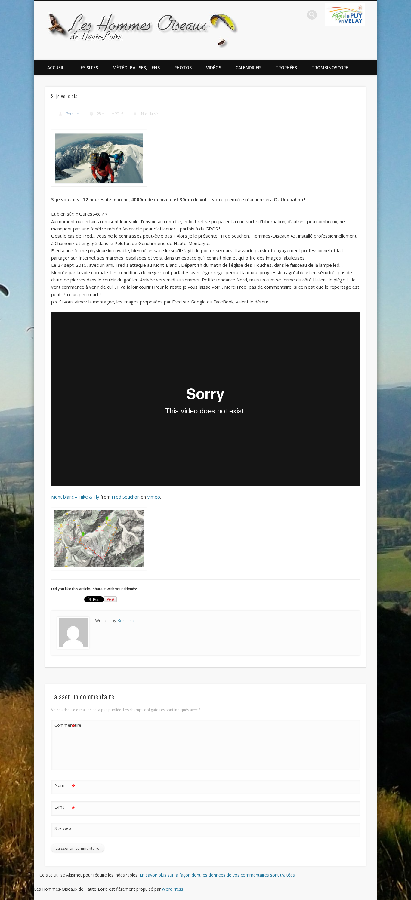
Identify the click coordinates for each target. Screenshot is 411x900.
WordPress (172, 889)
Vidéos (213, 67)
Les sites (88, 67)
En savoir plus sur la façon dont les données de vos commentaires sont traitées (217, 875)
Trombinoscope (329, 67)
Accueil (55, 67)
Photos (183, 67)
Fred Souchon (126, 497)
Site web (62, 828)
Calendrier (248, 67)
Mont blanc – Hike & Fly (75, 497)
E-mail (64, 807)
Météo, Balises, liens (136, 67)
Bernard (72, 113)
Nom (64, 786)
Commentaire (65, 726)
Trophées (286, 67)
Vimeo (153, 497)
